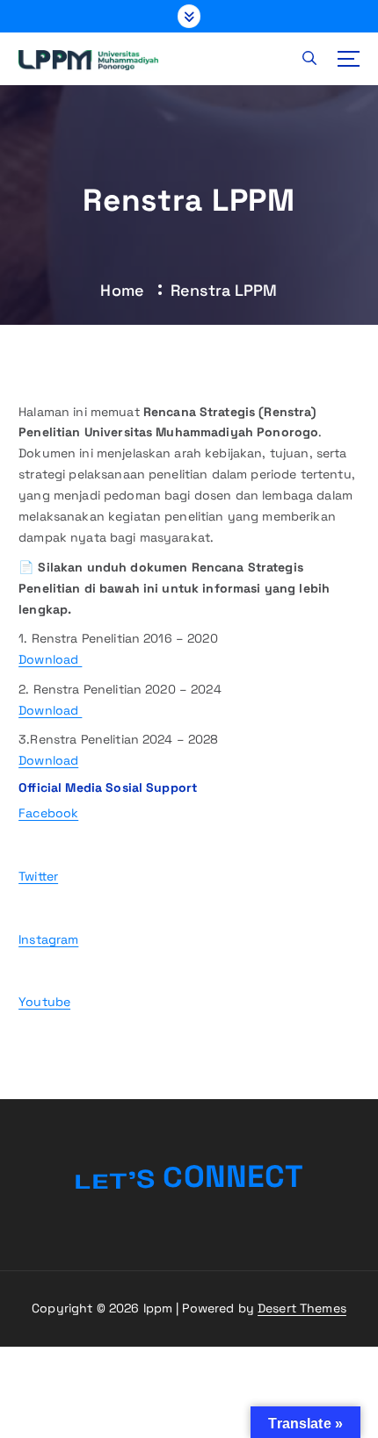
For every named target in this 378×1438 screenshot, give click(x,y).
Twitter (38, 876)
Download (50, 659)
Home (122, 290)
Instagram (48, 939)
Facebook (48, 813)
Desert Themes (302, 1308)
